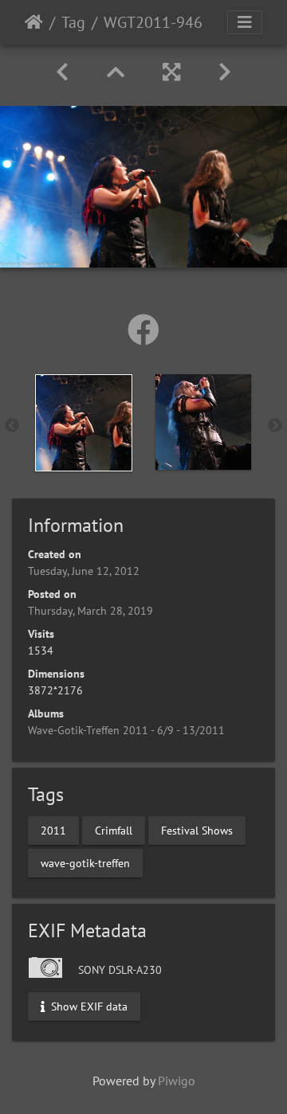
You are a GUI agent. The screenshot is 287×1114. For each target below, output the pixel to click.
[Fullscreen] (171, 72)
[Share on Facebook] (143, 329)
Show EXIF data (88, 1006)
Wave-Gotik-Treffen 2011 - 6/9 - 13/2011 (126, 730)
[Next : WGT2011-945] (224, 72)
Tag (73, 22)
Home (34, 22)
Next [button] (275, 426)
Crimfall (113, 830)
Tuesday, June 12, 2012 (84, 571)
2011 (53, 830)
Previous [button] (12, 426)
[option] (84, 422)
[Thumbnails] (116, 72)
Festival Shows (197, 830)
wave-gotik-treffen (85, 863)
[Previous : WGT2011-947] (62, 72)
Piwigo (176, 1081)
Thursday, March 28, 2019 (90, 611)
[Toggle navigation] (244, 22)
